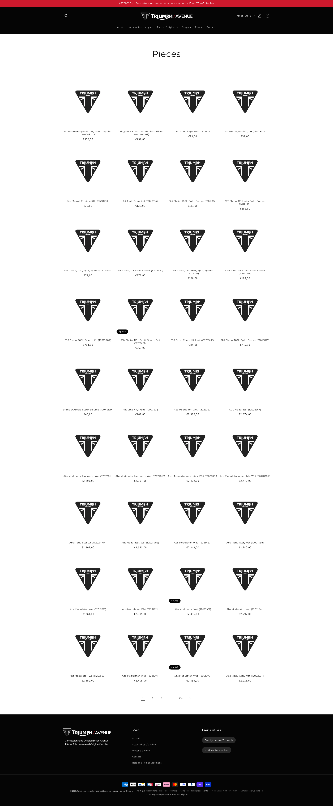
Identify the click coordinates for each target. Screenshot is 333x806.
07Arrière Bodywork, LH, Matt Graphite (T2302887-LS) (88, 133)
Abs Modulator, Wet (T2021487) (192, 542)
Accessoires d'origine (144, 744)
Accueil (136, 738)
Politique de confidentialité (149, 791)
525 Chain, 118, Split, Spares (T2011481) (140, 270)
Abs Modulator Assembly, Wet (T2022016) (140, 476)
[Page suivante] (190, 698)
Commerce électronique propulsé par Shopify (112, 791)
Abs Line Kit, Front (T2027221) (140, 409)
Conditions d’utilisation (252, 791)
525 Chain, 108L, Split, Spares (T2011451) (193, 201)
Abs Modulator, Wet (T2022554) (245, 675)
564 (181, 698)
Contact (136, 756)
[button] (66, 16)
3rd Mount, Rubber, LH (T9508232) (245, 131)
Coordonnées (171, 791)
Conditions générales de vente (194, 791)
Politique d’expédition (159, 794)
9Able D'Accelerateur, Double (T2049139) (88, 409)
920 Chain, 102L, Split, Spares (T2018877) (245, 340)
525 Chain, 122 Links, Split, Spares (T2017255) (193, 272)
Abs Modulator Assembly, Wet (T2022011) (88, 476)
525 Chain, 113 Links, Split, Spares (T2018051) (245, 202)
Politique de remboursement (224, 791)
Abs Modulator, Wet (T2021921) (140, 609)
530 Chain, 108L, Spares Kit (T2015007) (88, 340)
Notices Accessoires (216, 750)
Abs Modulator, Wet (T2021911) (88, 609)
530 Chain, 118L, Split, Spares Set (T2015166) (140, 341)
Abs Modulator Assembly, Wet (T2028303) (193, 476)
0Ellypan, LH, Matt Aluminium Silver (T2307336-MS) (140, 133)
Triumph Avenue (84, 791)
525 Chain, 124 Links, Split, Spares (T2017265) (245, 272)
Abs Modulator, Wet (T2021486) (140, 542)
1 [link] (143, 698)
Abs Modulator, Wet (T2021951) (88, 675)
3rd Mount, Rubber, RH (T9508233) (88, 201)
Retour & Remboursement (147, 762)
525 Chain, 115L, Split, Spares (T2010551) (88, 270)
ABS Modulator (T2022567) (245, 409)
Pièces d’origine (141, 750)
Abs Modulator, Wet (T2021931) (192, 609)
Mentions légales (180, 794)
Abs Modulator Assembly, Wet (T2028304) (245, 476)
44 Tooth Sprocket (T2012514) (140, 201)
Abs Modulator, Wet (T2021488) (245, 542)
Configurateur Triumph (219, 740)
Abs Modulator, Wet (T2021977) (192, 675)
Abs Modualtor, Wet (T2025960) (192, 409)
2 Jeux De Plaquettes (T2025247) (192, 131)
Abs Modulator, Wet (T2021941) (245, 609)
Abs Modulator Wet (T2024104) (87, 542)
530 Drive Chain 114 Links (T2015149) (193, 340)
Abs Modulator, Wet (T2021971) (140, 675)
